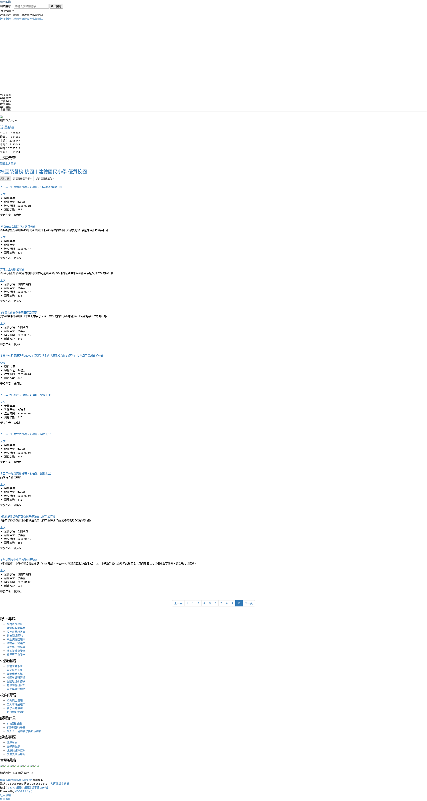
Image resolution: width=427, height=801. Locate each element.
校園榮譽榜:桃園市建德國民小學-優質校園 (43, 171)
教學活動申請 (15, 708)
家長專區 (5, 110)
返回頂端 (5, 795)
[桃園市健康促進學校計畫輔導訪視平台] (38, 765)
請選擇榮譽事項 (21, 178)
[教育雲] (28, 765)
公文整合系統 (15, 670)
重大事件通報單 (16, 704)
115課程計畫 (14, 723)
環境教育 (12, 742)
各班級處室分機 (58, 783)
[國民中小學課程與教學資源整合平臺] (34, 765)
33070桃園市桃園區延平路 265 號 (28, 787)
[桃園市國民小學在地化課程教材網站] (4, 765)
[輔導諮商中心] (31, 765)
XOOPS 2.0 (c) (23, 791)
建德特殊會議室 (16, 651)
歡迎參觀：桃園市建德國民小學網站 (21, 19)
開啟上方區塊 (8, 163)
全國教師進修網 (16, 681)
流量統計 (8, 127)
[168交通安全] (1, 765)
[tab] (213, 98)
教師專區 (5, 104)
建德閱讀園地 (15, 635)
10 (239, 603)
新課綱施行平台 (16, 727)
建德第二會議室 (16, 647)
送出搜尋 (56, 6)
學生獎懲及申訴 (16, 754)
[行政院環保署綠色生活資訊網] (11, 765)
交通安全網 (13, 746)
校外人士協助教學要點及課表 (24, 731)
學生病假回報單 (16, 639)
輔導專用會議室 (16, 654)
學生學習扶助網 (16, 689)
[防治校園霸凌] (21, 765)
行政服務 (5, 101)
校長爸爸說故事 (16, 632)
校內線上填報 (15, 700)
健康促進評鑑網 (16, 750)
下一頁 (249, 603)
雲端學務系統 (15, 674)
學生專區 (5, 107)
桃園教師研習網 (16, 677)
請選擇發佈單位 (44, 178)
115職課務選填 (16, 712)
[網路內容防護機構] (8, 765)
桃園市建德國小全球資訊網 (16, 780)
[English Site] (1, 116)
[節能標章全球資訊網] (18, 765)
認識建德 (5, 98)
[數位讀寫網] (24, 765)
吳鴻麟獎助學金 (16, 628)
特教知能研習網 (16, 685)
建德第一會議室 (16, 643)
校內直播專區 (15, 624)
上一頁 (178, 603)
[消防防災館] (14, 765)
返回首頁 (5, 95)
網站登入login (8, 120)
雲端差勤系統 (15, 666)
